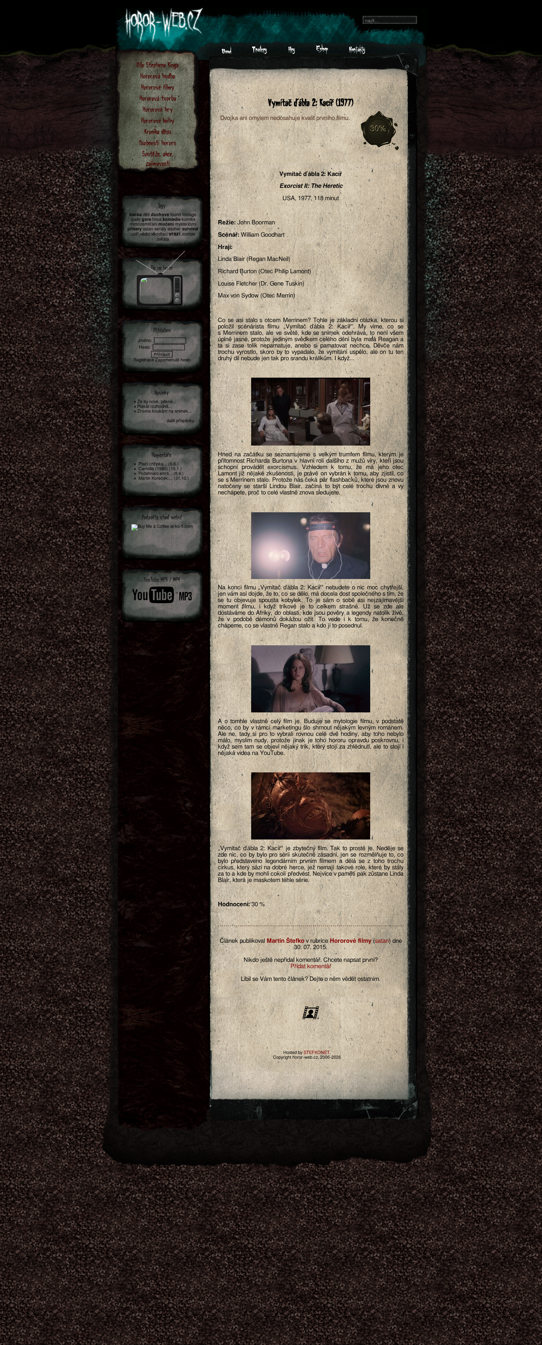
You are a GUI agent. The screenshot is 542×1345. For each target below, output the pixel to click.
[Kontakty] (357, 52)
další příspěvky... (182, 421)
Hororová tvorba (158, 97)
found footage (183, 214)
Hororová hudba (157, 75)
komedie (172, 219)
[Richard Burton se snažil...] (311, 545)
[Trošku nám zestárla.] (311, 678)
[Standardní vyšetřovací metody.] (311, 412)
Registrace (143, 360)
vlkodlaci (159, 234)
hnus (156, 219)
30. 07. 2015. (310, 947)
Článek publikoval (242, 941)
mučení (166, 224)
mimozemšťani (143, 224)
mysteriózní (185, 224)
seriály (160, 229)
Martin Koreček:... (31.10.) (163, 478)
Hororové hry (158, 109)
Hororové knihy (157, 120)
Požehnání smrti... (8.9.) (161, 473)
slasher (174, 229)
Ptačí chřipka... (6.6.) (158, 464)
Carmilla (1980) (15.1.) (160, 469)
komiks (188, 219)
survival (190, 229)
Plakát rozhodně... (154, 406)
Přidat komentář (310, 966)
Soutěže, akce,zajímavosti (157, 158)
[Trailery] (259, 52)
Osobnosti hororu (158, 142)
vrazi (175, 234)
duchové (160, 214)
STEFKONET (317, 1052)
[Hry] (291, 52)
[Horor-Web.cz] (226, 52)
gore (146, 219)
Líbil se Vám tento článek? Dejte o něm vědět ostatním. (311, 979)
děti (146, 214)
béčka (135, 214)
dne (397, 941)
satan (382, 941)
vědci (145, 234)
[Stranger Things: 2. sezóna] (160, 276)
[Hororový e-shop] (322, 52)
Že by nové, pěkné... (156, 401)
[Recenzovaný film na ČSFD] (311, 1018)
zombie (188, 234)
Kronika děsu (157, 131)
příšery (134, 229)
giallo (135, 219)
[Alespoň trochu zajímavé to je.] (311, 805)
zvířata (163, 239)
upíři (135, 234)
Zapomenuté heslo (172, 360)
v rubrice (317, 941)
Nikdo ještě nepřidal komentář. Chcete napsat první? (311, 960)
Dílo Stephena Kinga (158, 64)
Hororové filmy (157, 86)
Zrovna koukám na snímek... (164, 411)
